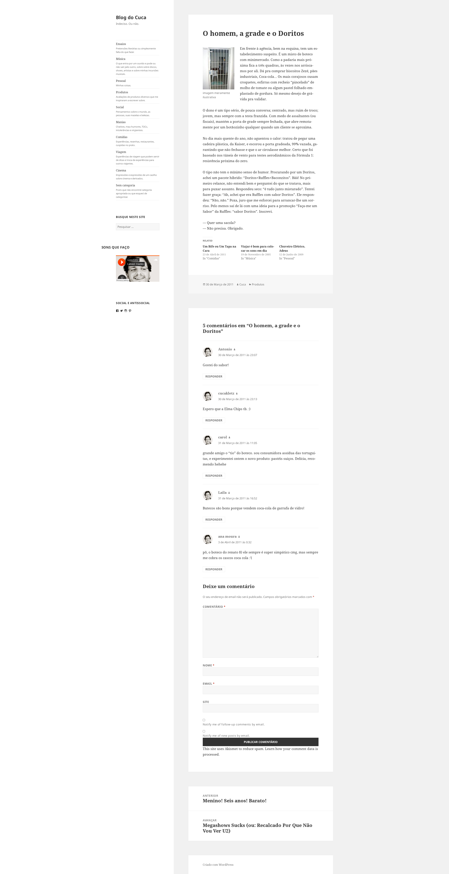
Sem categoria (134, 190)
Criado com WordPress (218, 865)
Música (137, 66)
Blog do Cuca (131, 17)
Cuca (242, 284)
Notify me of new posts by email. (226, 736)
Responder (213, 376)
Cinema (136, 174)
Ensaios (136, 48)
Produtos (137, 96)
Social (133, 111)
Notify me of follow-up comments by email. (233, 724)
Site (206, 702)
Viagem (137, 157)
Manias (132, 126)
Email (209, 684)
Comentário (214, 607)
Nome (209, 665)
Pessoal (123, 83)
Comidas (135, 141)
